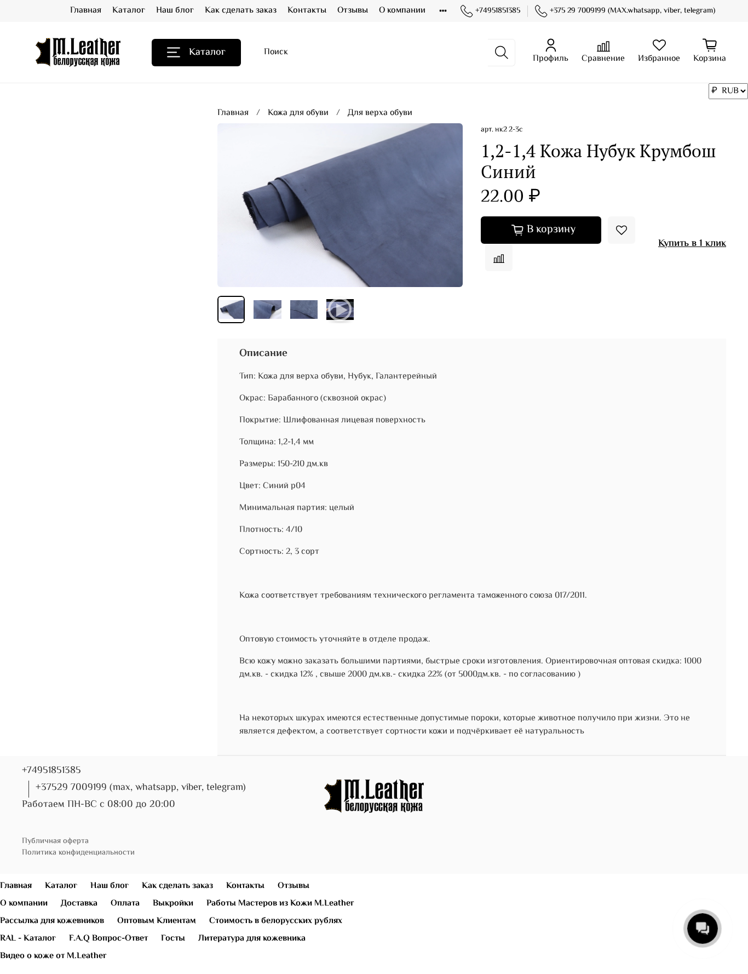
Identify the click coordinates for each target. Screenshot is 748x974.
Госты (173, 939)
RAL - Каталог (28, 939)
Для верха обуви (380, 113)
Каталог (128, 11)
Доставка (79, 903)
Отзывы (352, 11)
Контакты (306, 11)
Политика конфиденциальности (78, 852)
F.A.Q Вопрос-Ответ (108, 939)
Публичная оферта (55, 841)
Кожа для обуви (298, 113)
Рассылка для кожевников (52, 921)
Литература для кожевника (252, 939)
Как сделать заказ (241, 11)
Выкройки (173, 903)
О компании (402, 11)
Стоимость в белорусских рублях (275, 921)
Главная (85, 11)
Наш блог (175, 11)
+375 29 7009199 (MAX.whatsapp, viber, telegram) (632, 11)
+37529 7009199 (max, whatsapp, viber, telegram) (141, 787)
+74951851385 (497, 11)
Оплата (125, 903)
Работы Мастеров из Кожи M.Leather (280, 903)
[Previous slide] (235, 205)
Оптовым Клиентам (156, 921)
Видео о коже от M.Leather (53, 956)
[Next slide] (446, 205)
